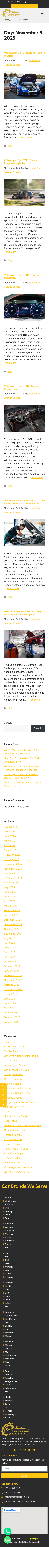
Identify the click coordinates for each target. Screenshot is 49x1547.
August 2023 (11, 994)
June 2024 (10, 947)
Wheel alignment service (17, 1172)
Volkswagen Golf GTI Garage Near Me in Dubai (24, 54)
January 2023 (11, 1022)
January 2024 (11, 970)
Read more (26, 137)
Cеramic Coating (13, 1097)
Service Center (12, 1158)
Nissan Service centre (16, 1130)
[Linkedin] (3, 1100)
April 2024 (9, 957)
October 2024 (11, 929)
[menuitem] (9, 20)
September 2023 (13, 989)
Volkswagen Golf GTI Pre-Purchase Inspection (23, 276)
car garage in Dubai (14, 1065)
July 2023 (9, 998)
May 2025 (9, 896)
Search (8, 723)
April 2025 (9, 901)
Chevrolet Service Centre (17, 1088)
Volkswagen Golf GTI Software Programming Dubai (20, 162)
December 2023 (13, 975)
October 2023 (11, 984)
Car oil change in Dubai (17, 1069)
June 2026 (10, 836)
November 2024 (13, 924)
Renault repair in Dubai (16, 1148)
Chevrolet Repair (13, 1083)
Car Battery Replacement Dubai (21, 1056)
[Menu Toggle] (42, 12)
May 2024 (9, 952)
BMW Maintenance (14, 1046)
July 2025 (9, 887)
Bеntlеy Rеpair (12, 1051)
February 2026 (12, 854)
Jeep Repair (10, 1121)
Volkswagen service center (18, 1167)
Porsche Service (13, 1134)
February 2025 (12, 910)
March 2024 (10, 961)
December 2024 (13, 919)
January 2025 (11, 915)
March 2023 (10, 1012)
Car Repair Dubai (13, 1074)
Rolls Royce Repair (14, 1153)
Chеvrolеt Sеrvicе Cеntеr (17, 1093)
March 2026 (10, 850)
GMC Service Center (15, 1107)
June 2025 (10, 892)
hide (6, 1111)
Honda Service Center (16, 1116)
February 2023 (12, 1017)
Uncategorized (12, 1162)
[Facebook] (3, 1085)
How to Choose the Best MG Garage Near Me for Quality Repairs (23, 613)
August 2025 (11, 882)
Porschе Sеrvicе (13, 1139)
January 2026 (11, 859)
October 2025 (11, 873)
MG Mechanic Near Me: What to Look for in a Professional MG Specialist (24, 502)
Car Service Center (14, 1079)
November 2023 (13, 980)
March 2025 (10, 905)
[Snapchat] (3, 1095)
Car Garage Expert (30, 1538)
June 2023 (10, 1003)
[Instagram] (3, 1090)
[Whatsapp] (7, 1540)
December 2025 (13, 864)
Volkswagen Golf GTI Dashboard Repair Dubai (21, 387)
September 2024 (13, 933)
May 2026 (9, 841)
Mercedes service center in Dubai (22, 1125)
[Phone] (7, 1531)
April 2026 (9, 845)
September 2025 (13, 878)
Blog (10, 146)
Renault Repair (12, 1144)
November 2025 (13, 868)
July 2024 (9, 943)
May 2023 (9, 1008)
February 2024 (12, 966)
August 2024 (11, 938)
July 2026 (9, 831)
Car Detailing (11, 1060)
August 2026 (11, 827)
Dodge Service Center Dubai (19, 1102)
